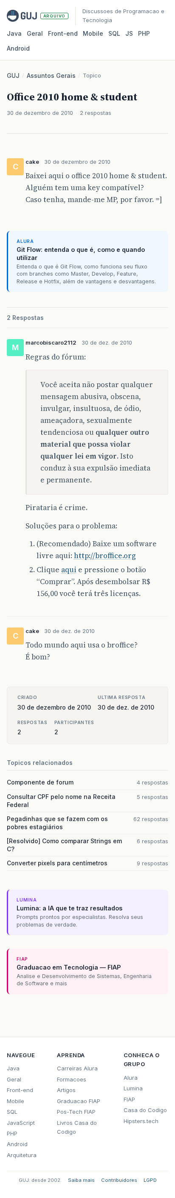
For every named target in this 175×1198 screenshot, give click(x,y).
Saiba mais (81, 1180)
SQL (114, 33)
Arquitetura (22, 1155)
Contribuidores (119, 1180)
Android (18, 48)
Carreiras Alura (77, 1068)
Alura (131, 1077)
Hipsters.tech (141, 1121)
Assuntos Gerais (51, 75)
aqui (68, 570)
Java (14, 33)
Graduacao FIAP (78, 1101)
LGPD (150, 1180)
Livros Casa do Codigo (77, 1127)
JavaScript (21, 1122)
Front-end (20, 1090)
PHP (144, 33)
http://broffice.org (105, 556)
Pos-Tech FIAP (76, 1111)
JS (129, 33)
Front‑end (63, 33)
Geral (35, 33)
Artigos (66, 1090)
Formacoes (71, 1079)
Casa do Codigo (145, 1110)
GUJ (13, 75)
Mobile (93, 33)
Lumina (133, 1088)
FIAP (129, 1099)
